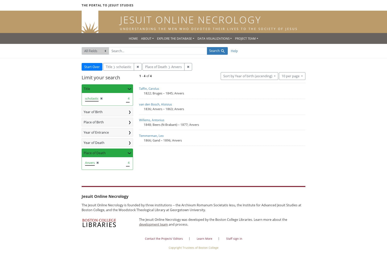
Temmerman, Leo (151, 136)
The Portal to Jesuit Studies (107, 5)
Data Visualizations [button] (214, 38)
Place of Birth (94, 122)
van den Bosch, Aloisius (155, 104)
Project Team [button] (245, 38)
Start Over (92, 67)
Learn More (204, 239)
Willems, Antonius (151, 120)
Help (234, 51)
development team (153, 224)
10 (291, 76)
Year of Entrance (96, 132)
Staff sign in (234, 239)
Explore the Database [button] (174, 38)
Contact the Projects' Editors (164, 239)
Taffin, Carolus (149, 89)
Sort (247, 76)
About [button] (146, 38)
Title (87, 89)
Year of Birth (93, 112)
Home (133, 38)
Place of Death (95, 153)
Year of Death (94, 142)
